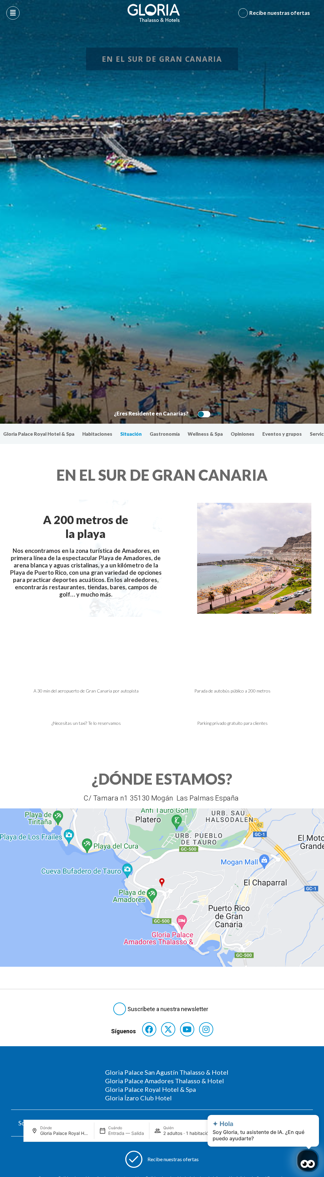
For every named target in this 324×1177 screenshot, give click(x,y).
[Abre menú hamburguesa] (13, 13)
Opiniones (242, 434)
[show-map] (162, 887)
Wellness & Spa (205, 434)
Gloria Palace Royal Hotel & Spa (38, 434)
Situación (131, 434)
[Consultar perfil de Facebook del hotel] (149, 1029)
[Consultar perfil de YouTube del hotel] (187, 1029)
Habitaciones (97, 434)
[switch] (202, 414)
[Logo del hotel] (154, 13)
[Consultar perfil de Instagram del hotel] (206, 1029)
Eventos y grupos (282, 434)
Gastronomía (165, 434)
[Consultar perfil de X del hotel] (168, 1029)
